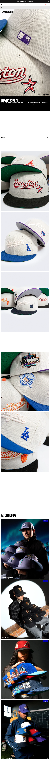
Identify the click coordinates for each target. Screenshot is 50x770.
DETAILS (3, 137)
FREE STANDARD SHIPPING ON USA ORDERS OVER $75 (25, 1)
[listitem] (25, 107)
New (45, 4)
